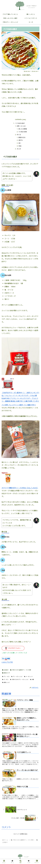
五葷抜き (6, 670)
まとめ (19, 149)
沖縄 (32, 679)
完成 (20, 146)
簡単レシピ (7, 682)
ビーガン (6, 679)
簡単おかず (7, 673)
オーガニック (29, 676)
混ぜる (21, 140)
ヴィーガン (7, 676)
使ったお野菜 (23, 129)
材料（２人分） (21, 126)
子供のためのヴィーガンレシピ (20, 679)
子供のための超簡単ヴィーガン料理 (21, 670)
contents (18, 119)
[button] (37, 442)
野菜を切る (22, 137)
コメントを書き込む (20, 834)
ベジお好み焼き (20, 123)
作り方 (19, 135)
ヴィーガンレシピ (17, 676)
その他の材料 (23, 132)
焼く (20, 143)
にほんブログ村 (7, 662)
